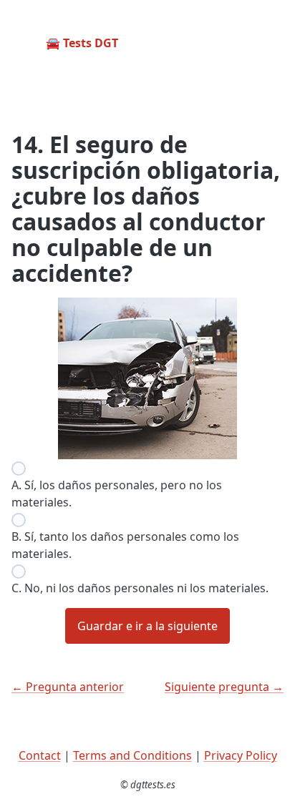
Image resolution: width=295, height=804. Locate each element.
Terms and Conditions (132, 755)
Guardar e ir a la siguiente (147, 626)
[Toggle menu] (272, 42)
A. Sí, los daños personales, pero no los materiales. (116, 493)
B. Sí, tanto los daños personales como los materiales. (125, 545)
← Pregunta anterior (67, 687)
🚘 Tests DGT (82, 43)
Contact (40, 755)
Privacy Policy (240, 755)
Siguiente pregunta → (224, 687)
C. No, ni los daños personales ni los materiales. (140, 588)
